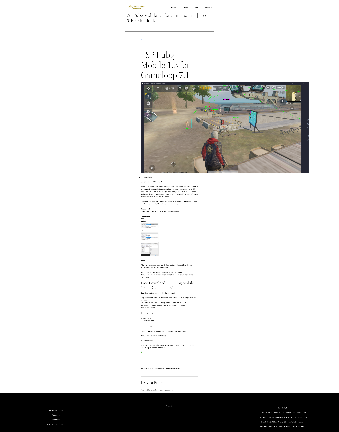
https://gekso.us (147, 340)
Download (169, 368)
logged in (154, 390)
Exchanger (176, 368)
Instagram (56, 419)
